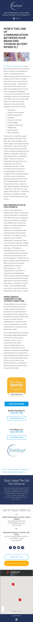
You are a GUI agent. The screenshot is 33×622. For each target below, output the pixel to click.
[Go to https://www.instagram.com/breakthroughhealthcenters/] (22, 548)
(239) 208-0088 (16, 432)
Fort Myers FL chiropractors (13, 66)
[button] (16, 557)
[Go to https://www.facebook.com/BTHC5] (10, 548)
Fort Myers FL (24, 15)
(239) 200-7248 (16, 413)
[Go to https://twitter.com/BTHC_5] (14, 548)
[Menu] (16, 620)
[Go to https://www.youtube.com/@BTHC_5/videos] (18, 548)
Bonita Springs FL (10, 15)
